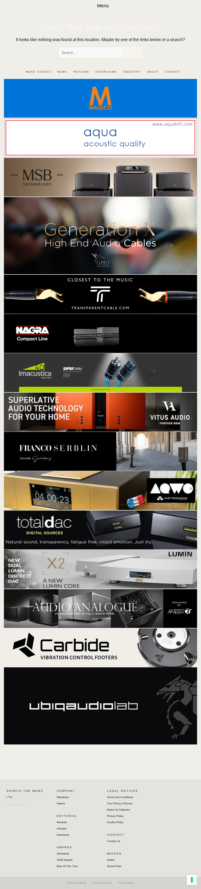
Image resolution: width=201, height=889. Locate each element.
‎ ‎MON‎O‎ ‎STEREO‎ (38, 71)
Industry (61, 828)
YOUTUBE (126, 882)
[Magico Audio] (100, 98)
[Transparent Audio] (100, 293)
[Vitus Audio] (100, 411)
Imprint (61, 803)
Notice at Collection (118, 809)
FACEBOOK (102, 882)
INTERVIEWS (106, 71)
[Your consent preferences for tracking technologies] (192, 880)
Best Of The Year (67, 866)
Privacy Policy (115, 816)
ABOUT (153, 71)
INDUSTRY (132, 71)
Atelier (111, 859)
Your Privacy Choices (119, 803)
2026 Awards (64, 859)
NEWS (62, 71)
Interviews (63, 834)
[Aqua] (100, 137)
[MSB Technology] (100, 177)
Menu (103, 5)
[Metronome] (100, 490)
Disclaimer (63, 797)
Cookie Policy (115, 822)
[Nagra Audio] (100, 333)
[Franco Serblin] (100, 451)
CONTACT (173, 71)
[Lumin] (100, 569)
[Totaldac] (100, 529)
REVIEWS (81, 71)
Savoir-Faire (114, 866)
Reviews (62, 822)
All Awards (63, 853)
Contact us (113, 841)
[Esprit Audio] (100, 235)
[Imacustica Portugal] (100, 372)
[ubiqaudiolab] (100, 705)
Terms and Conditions (120, 797)
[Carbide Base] (100, 608)
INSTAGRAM (77, 882)
